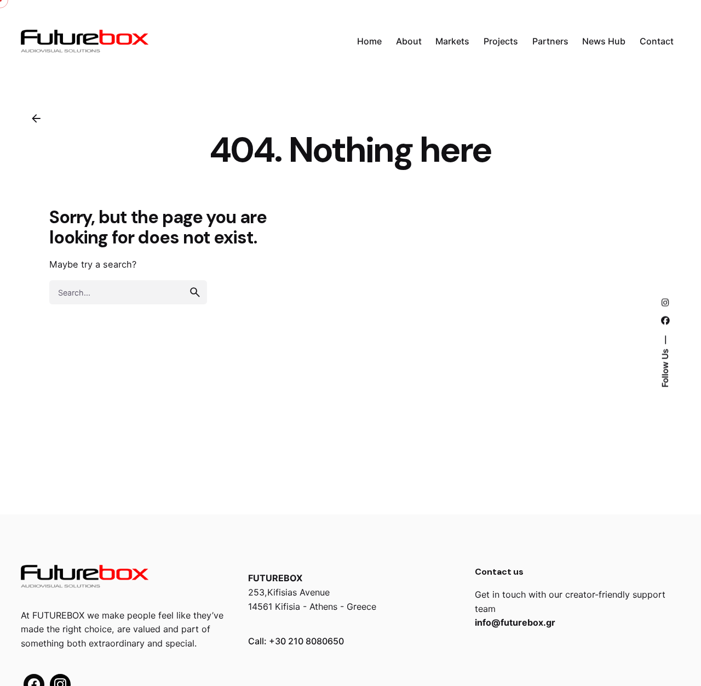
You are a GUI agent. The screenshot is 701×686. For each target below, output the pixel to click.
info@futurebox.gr (515, 622)
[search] (195, 292)
